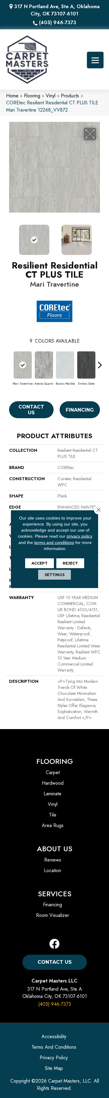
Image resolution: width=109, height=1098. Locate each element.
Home (12, 95)
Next (100, 237)
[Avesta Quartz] (43, 365)
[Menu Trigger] (95, 60)
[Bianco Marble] (65, 365)
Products (70, 95)
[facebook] (54, 944)
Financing (80, 410)
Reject (70, 563)
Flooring (32, 95)
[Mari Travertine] (22, 365)
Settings (54, 574)
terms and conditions (54, 542)
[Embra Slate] (86, 365)
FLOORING (54, 761)
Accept (39, 563)
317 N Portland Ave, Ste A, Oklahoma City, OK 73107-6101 (57, 10)
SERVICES (54, 893)
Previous (9, 237)
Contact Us (31, 409)
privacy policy (79, 536)
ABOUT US (54, 848)
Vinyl (50, 95)
